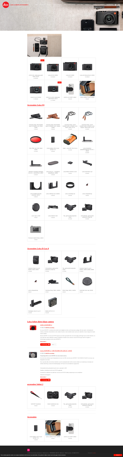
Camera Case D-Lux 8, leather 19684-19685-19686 (87, 269)
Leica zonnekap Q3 (70, 193)
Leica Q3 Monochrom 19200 (87, 75)
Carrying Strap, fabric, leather (52, 290)
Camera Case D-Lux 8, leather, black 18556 (34, 269)
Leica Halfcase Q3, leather (53, 193)
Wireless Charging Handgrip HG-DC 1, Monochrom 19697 (35, 172)
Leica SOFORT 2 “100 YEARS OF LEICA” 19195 (56, 351)
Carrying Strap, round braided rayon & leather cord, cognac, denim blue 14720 (87, 126)
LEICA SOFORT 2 (46, 325)
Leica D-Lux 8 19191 (35, 97)
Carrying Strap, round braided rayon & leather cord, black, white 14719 (70, 126)
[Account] (115, 5)
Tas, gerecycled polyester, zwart (70, 216)
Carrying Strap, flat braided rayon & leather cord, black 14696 (36, 126)
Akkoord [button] (118, 455)
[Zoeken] (119, 5)
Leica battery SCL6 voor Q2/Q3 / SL (53, 149)
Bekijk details (43, 341)
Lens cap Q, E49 (36, 215)
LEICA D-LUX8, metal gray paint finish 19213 (53, 98)
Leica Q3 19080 (70, 75)
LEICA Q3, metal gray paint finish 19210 (36, 76)
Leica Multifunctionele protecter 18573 (35, 194)
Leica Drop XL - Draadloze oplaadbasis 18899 (53, 172)
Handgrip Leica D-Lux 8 (34, 311)
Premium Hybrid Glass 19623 (35, 238)
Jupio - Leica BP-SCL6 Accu (70, 148)
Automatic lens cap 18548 (86, 290)
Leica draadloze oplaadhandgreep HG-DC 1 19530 (87, 150)
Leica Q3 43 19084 (53, 75)
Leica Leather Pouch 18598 (87, 97)
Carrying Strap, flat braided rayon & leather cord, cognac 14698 (53, 126)
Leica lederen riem (53, 215)
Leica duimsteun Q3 (87, 171)
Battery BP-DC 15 (50, 311)
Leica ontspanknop (87, 193)
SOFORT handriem (36, 404)
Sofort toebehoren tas (52, 404)
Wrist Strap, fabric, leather (69, 290)
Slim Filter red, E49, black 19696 (35, 149)
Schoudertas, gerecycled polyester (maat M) (87, 216)
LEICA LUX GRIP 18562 (70, 97)
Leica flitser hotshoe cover (70, 171)
